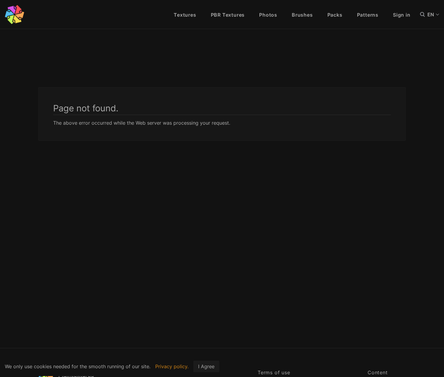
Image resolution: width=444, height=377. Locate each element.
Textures (185, 15)
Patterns (367, 15)
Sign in (401, 15)
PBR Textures (228, 15)
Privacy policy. (171, 366)
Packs (335, 15)
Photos (268, 15)
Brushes (302, 15)
